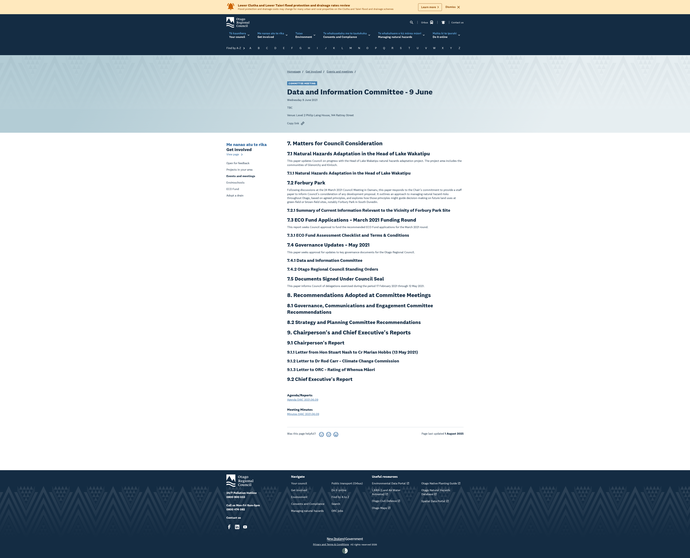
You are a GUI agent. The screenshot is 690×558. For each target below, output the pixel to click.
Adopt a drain (234, 195)
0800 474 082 (235, 509)
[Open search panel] (411, 22)
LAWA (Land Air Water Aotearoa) (386, 492)
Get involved (314, 71)
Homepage (294, 71)
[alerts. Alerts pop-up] (443, 22)
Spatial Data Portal (433, 501)
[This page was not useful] (321, 433)
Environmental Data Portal (389, 483)
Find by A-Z (234, 48)
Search (336, 504)
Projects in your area (239, 170)
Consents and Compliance (307, 504)
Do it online (339, 490)
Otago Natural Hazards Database (435, 492)
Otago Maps (379, 508)
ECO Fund (232, 189)
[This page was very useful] (336, 433)
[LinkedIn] (237, 527)
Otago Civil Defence (384, 501)
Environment (299, 497)
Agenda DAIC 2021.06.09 (302, 400)
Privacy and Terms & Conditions (331, 544)
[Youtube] (245, 527)
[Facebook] (229, 527)
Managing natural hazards (307, 511)
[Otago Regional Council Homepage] (237, 22)
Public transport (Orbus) (347, 483)
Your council (299, 483)
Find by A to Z (340, 497)
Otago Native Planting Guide (439, 483)
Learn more (428, 7)
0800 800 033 (235, 497)
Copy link (293, 123)
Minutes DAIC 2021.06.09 (303, 414)
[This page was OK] (329, 433)
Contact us (457, 22)
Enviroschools (235, 182)
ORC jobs (337, 511)
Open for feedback (237, 163)
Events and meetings (340, 71)
